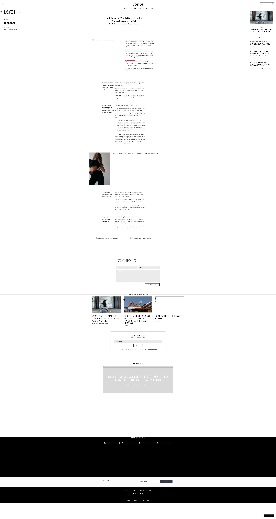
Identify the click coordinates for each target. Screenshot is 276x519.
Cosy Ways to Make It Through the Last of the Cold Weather (106, 318)
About (3, 3)
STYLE (134, 490)
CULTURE (142, 490)
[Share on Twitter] (8, 23)
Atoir (134, 51)
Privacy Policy (146, 500)
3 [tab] (264, 37)
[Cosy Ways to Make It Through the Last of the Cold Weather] (261, 17)
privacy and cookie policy (152, 349)
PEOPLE (127, 490)
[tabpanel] (261, 23)
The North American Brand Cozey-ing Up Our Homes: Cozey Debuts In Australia (260, 64)
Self (150, 490)
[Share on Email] (13, 23)
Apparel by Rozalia (130, 60)
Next (272, 18)
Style (9, 27)
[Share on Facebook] (5, 23)
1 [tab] (259, 37)
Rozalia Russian (140, 55)
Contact (136, 500)
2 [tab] (261, 37)
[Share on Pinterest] (10, 23)
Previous (251, 18)
